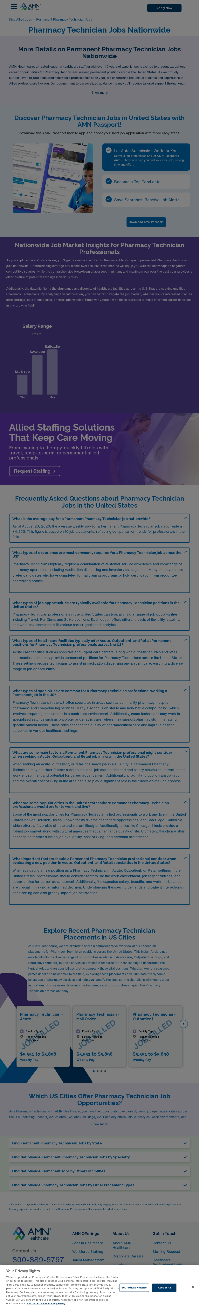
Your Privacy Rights (134, 1287)
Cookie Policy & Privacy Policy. (46, 1303)
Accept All (164, 1287)
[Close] (193, 1287)
